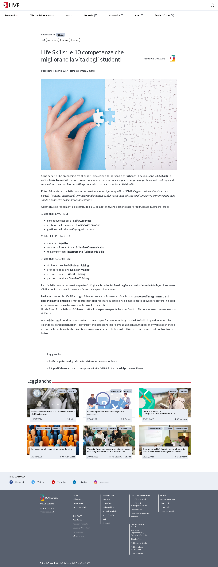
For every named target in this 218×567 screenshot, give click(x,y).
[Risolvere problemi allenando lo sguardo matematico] (109, 405)
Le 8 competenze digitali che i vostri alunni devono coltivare (83, 361)
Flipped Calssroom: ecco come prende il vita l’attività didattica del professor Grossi (96, 368)
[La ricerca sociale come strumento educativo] (53, 442)
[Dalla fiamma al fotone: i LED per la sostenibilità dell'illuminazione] (53, 405)
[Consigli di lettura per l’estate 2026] (165, 405)
